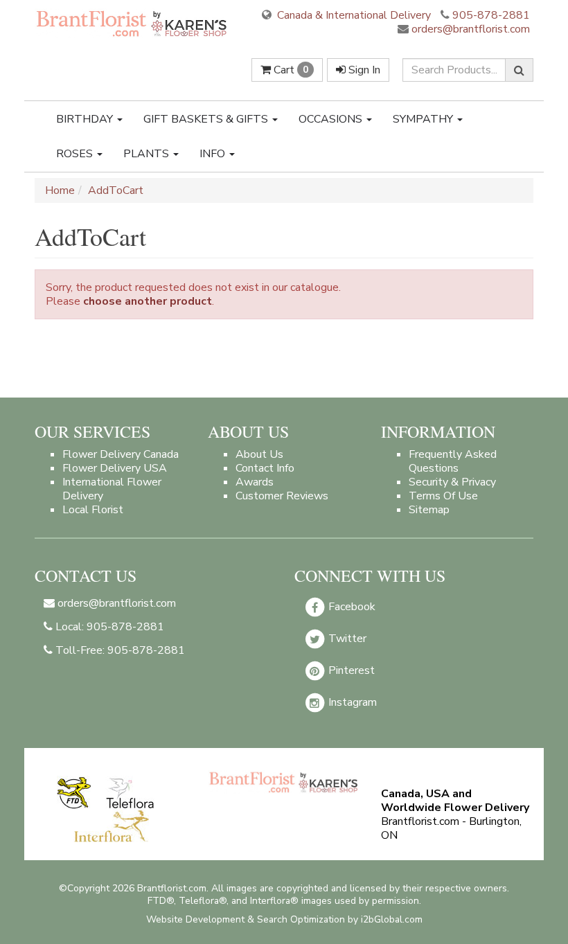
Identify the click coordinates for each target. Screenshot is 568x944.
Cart (289, 70)
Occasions (332, 119)
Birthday (86, 119)
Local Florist (92, 509)
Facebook (350, 606)
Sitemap (429, 509)
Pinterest (350, 670)
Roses (76, 153)
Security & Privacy (452, 482)
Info (213, 153)
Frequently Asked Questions (453, 461)
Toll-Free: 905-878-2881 (119, 650)
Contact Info (265, 468)
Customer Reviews (282, 496)
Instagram (351, 702)
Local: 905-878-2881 (108, 626)
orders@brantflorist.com (469, 29)
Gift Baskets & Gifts (207, 119)
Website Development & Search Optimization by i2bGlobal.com (284, 919)
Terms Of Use (443, 496)
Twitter (346, 638)
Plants (147, 153)
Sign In (363, 70)
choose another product (147, 301)
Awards (255, 482)
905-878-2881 (491, 15)
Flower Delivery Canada (120, 454)
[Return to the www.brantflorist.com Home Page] (133, 23)
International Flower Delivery (111, 489)
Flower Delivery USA (114, 468)
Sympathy (424, 119)
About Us (259, 454)
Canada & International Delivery (352, 15)
